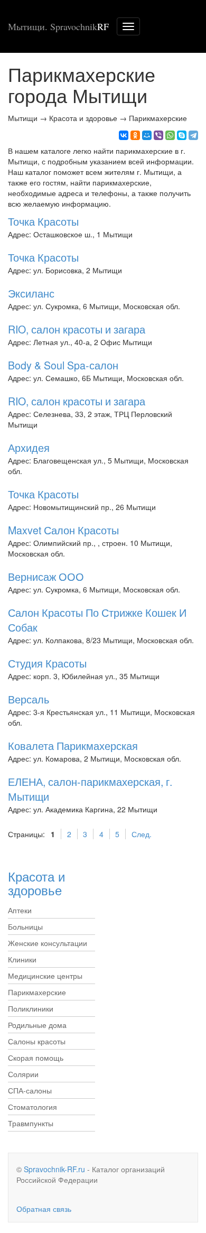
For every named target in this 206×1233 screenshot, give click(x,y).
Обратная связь (43, 1208)
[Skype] (181, 135)
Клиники (22, 959)
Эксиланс (31, 293)
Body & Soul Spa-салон (63, 365)
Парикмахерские (37, 992)
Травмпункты (30, 1123)
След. (142, 834)
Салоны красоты (36, 1041)
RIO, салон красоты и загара (76, 329)
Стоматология (32, 1106)
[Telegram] (193, 135)
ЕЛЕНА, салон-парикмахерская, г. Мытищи (90, 789)
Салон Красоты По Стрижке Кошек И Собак (97, 620)
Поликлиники (30, 1008)
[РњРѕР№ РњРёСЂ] (147, 135)
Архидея (29, 447)
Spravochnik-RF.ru (54, 1169)
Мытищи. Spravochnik (58, 26)
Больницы (25, 926)
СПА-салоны (30, 1090)
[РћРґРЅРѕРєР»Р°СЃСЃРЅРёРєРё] (135, 135)
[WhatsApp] (170, 135)
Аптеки (20, 910)
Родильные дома (37, 1024)
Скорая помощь (35, 1057)
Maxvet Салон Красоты (63, 529)
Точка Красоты (43, 221)
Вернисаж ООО (46, 576)
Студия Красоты (47, 663)
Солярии (23, 1074)
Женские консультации (47, 943)
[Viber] (158, 135)
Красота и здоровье (36, 883)
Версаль (28, 699)
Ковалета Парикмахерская (73, 745)
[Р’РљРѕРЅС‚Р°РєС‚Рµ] (123, 135)
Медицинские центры (45, 975)
